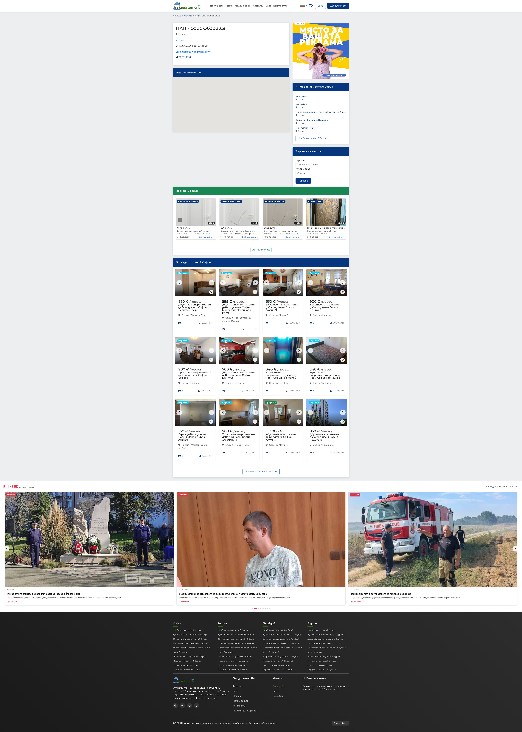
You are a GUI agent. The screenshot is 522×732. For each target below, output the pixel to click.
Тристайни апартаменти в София (190, 643)
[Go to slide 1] (252, 608)
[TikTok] (196, 705)
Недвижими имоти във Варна (233, 630)
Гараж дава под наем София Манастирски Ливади (192, 437)
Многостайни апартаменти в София (191, 648)
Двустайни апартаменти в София (190, 639)
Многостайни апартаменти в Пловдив (282, 648)
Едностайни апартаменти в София (191, 634)
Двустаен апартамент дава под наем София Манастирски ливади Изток (238, 308)
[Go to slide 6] (265, 608)
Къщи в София (180, 652)
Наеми (229, 5)
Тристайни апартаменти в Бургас (325, 643)
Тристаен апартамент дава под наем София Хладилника (238, 437)
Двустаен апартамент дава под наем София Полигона (326, 437)
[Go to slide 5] (263, 608)
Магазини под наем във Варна (233, 661)
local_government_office (221, 34)
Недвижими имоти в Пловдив (278, 630)
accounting (192, 34)
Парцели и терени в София (186, 670)
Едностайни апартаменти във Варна (236, 634)
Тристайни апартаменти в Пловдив (281, 643)
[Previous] (7, 548)
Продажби (216, 5)
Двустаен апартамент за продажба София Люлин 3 (282, 437)
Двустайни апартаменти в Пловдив (281, 639)
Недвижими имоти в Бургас (321, 630)
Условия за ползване (244, 710)
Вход (320, 5)
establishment (261, 34)
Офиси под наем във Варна (231, 665)
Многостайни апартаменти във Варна (237, 648)
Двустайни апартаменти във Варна (236, 639)
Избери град (303, 169)
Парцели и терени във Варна (232, 670)
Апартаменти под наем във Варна (235, 656)
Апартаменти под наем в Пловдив (280, 656)
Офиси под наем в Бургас (320, 665)
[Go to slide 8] (269, 608)
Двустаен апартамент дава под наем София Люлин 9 (282, 307)
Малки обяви (243, 5)
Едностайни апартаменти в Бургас (325, 634)
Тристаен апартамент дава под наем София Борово (194, 375)
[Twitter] (182, 705)
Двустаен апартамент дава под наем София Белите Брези (194, 307)
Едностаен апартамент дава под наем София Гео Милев (281, 375)
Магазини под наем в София (187, 661)
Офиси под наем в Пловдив (276, 665)
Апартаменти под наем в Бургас (324, 656)
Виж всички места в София (312, 138)
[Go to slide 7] (267, 608)
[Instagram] (189, 705)
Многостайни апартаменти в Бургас (326, 648)
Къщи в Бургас (314, 652)
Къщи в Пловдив (271, 652)
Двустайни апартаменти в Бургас (325, 639)
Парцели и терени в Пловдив (278, 670)
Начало (177, 15)
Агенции (258, 5)
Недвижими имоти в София (187, 630)
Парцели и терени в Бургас (321, 670)
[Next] (515, 548)
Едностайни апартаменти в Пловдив (282, 634)
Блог (268, 5)
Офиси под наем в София (185, 665)
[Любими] (311, 6)
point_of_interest (244, 34)
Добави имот (338, 5)
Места (188, 15)
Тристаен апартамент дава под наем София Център (326, 307)
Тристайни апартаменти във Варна (236, 643)
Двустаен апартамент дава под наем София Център (238, 375)
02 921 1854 (185, 57)
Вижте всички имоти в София (261, 471)
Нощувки (278, 696)
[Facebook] (175, 705)
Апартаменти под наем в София (189, 656)
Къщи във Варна (226, 652)
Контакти (280, 5)
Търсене (300, 160)
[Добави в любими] (211, 292)
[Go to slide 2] (254, 608)
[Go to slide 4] (260, 608)
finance (203, 34)
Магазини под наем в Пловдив (278, 661)
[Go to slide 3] (257, 608)
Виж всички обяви (261, 250)
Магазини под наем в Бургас (321, 661)
